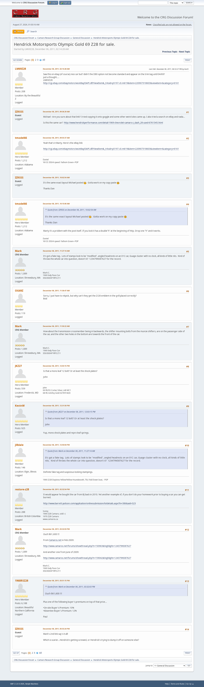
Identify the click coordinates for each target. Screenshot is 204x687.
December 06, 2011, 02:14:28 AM (56, 69)
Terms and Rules (177, 684)
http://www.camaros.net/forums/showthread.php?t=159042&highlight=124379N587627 (87, 558)
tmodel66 (21, 138)
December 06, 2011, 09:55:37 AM (56, 138)
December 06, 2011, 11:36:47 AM (56, 290)
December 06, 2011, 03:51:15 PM (56, 580)
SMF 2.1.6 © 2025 (17, 684)
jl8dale (19, 445)
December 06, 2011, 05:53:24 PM (56, 629)
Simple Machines (31, 684)
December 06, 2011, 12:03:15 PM (56, 366)
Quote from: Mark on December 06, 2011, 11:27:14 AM (71, 451)
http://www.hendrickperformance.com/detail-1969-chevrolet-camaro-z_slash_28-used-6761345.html (113, 122)
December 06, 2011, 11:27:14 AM (56, 251)
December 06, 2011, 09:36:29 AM (56, 111)
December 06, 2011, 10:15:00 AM (56, 203)
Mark (18, 251)
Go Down (17, 60)
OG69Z (19, 290)
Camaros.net (55, 540)
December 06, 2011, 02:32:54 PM (56, 489)
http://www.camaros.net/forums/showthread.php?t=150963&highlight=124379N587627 (87, 546)
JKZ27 (18, 366)
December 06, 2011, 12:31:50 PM (56, 405)
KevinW (20, 405)
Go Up (16, 653)
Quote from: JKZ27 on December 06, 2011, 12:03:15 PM (71, 411)
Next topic (184, 51)
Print (187, 60)
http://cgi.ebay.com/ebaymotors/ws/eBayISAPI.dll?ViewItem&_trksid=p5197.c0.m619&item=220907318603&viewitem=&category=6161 (111, 83)
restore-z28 (22, 489)
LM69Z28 (20, 69)
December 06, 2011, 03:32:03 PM (56, 529)
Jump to (149, 665)
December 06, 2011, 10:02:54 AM (56, 177)
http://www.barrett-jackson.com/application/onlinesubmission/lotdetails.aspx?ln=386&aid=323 (89, 503)
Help (167, 684)
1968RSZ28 (21, 580)
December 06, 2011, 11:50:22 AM (56, 326)
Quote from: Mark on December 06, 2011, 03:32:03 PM (71, 586)
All (44, 59)
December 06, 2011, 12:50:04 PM (56, 445)
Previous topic (169, 51)
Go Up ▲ (190, 684)
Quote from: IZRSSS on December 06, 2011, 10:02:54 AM (71, 209)
